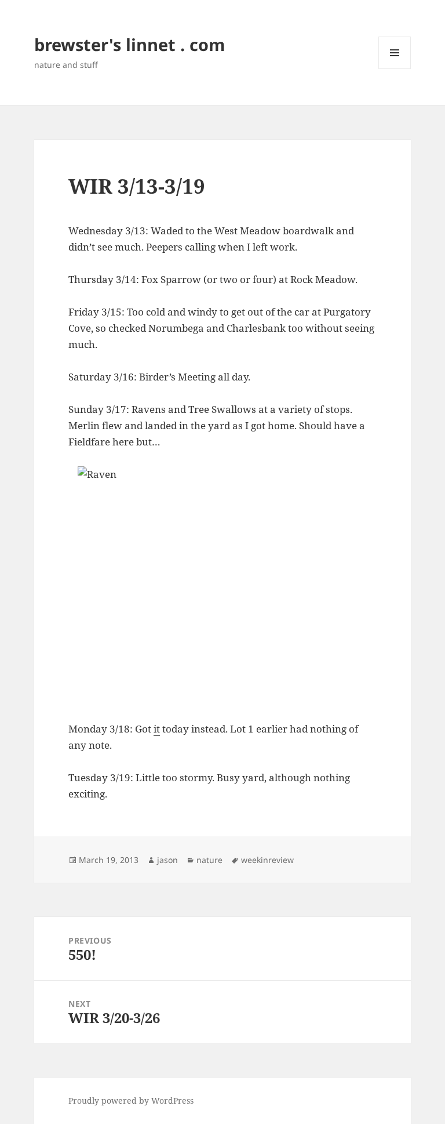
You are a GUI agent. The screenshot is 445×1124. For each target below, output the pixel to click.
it (157, 728)
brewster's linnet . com (129, 44)
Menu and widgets (395, 68)
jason (167, 859)
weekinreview (267, 859)
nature (209, 859)
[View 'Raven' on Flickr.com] (222, 585)
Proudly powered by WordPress (131, 1100)
